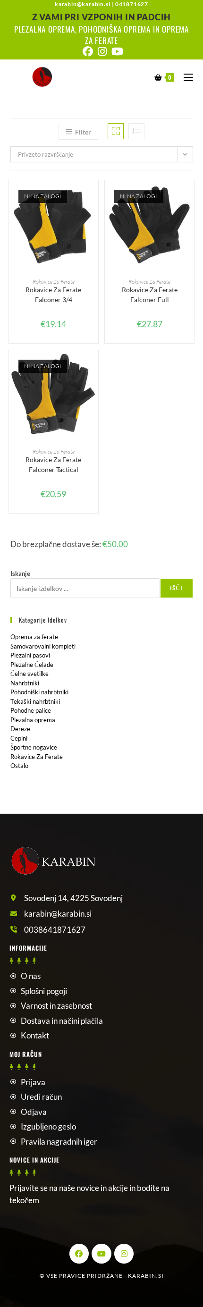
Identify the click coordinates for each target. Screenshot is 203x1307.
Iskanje (20, 573)
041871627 (131, 4)
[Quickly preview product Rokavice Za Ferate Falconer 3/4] (93, 196)
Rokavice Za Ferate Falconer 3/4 (53, 295)
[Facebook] (79, 1254)
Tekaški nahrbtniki (35, 701)
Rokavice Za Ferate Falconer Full (150, 295)
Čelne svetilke (29, 673)
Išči (176, 587)
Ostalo (19, 765)
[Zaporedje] (136, 131)
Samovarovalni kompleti (43, 646)
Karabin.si (146, 1275)
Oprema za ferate (34, 637)
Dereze (20, 729)
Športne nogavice (33, 747)
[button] (93, 221)
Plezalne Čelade (31, 664)
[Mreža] (116, 131)
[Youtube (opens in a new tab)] (116, 51)
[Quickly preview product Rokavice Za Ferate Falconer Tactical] (93, 366)
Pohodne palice (30, 710)
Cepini (18, 738)
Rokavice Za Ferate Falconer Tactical (53, 464)
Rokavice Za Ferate (54, 281)
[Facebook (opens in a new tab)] (87, 51)
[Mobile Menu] (185, 77)
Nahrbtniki (24, 683)
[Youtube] (101, 1254)
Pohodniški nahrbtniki (39, 692)
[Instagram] (124, 1254)
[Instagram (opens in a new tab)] (102, 51)
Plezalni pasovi (30, 655)
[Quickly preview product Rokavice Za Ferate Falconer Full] (189, 196)
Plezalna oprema (32, 720)
